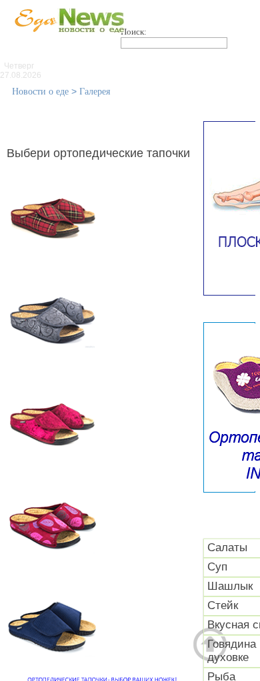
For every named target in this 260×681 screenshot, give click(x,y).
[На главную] (66, 39)
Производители (182, 66)
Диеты (233, 80)
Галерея (94, 91)
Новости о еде (40, 91)
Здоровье (164, 80)
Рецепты (131, 94)
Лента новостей (76, 66)
